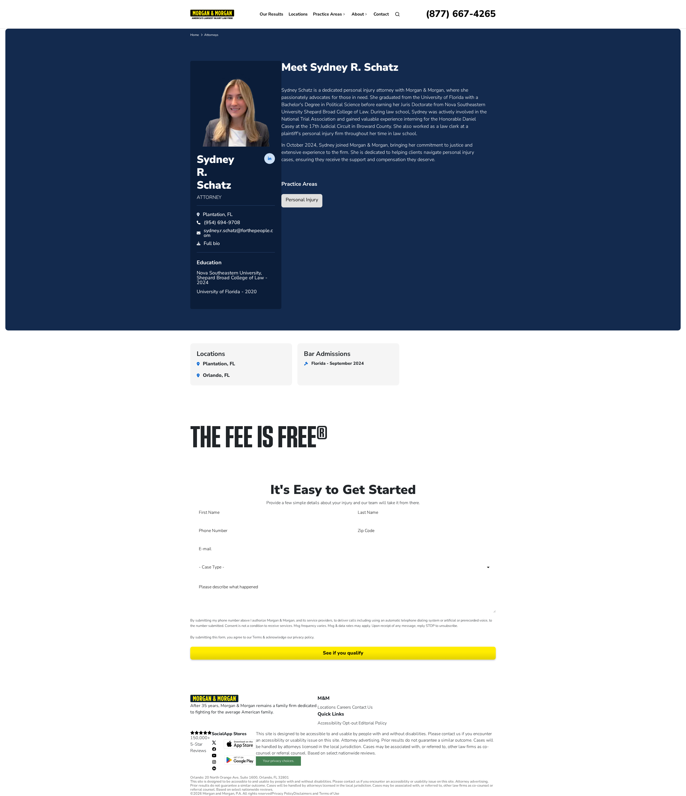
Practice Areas (327, 14)
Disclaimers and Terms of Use (316, 794)
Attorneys (211, 35)
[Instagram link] (214, 762)
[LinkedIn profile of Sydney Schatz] (269, 158)
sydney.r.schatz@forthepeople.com (238, 233)
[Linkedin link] (214, 768)
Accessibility (329, 723)
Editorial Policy (373, 723)
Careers (344, 707)
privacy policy (303, 637)
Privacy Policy (282, 794)
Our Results (271, 14)
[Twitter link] (214, 742)
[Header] (212, 14)
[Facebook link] (214, 749)
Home (194, 35)
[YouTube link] (214, 755)
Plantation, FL (218, 214)
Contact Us (362, 707)
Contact (381, 14)
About (358, 14)
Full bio (212, 243)
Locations (298, 14)
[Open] (397, 14)
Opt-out (349, 723)
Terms (257, 637)
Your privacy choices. (278, 760)
